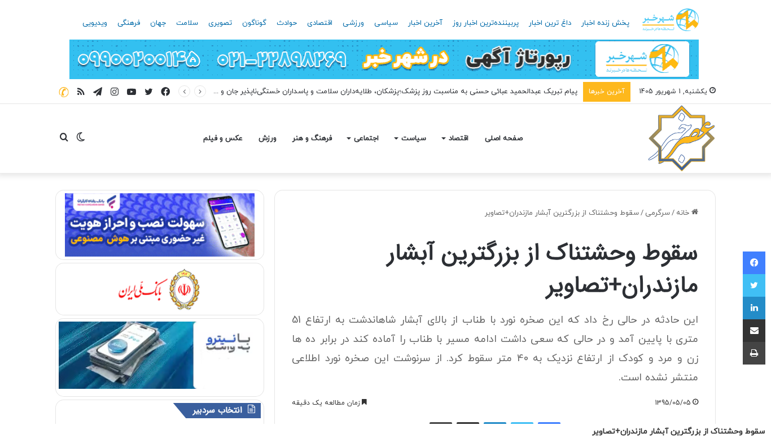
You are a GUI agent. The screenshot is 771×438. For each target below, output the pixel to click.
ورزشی (353, 23)
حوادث (287, 23)
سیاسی (386, 23)
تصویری (220, 23)
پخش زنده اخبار (605, 23)
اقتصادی (319, 23)
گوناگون (254, 23)
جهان (158, 23)
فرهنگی (128, 23)
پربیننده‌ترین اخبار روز (486, 23)
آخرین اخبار (425, 23)
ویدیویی (94, 23)
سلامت (187, 23)
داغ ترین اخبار (550, 23)
